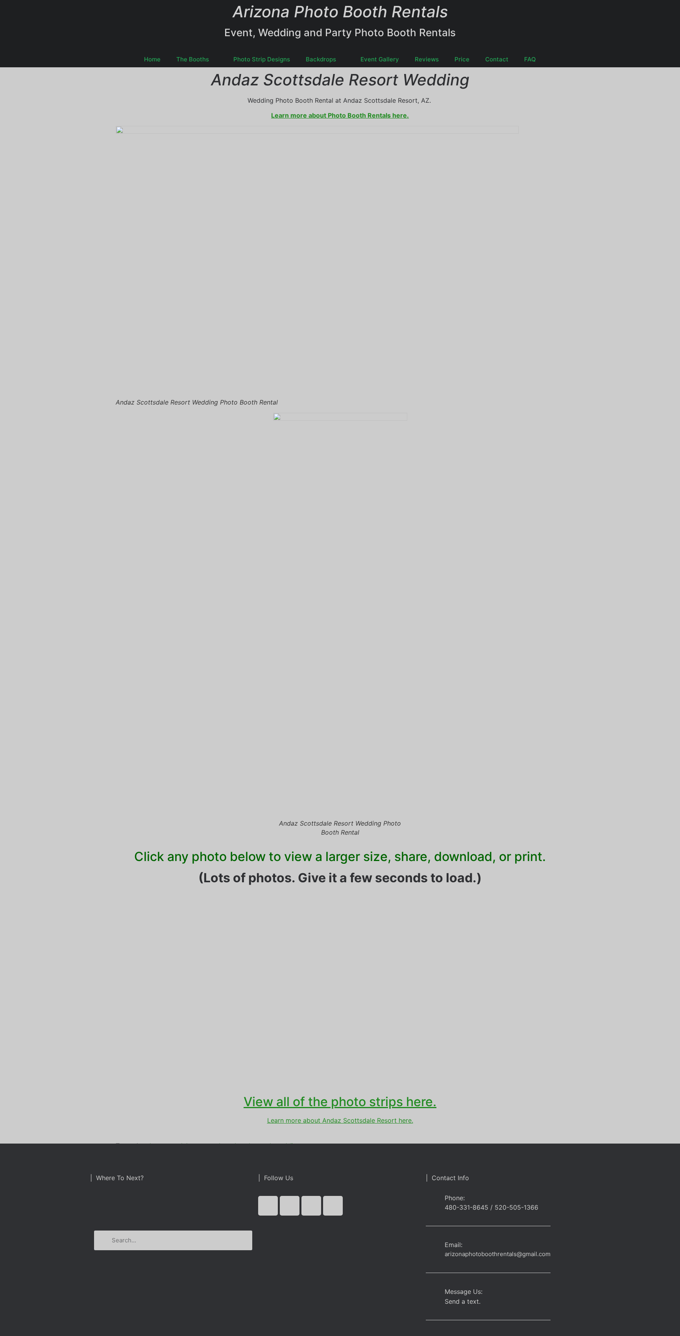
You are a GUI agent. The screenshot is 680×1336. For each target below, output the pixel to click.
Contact (496, 59)
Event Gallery (379, 59)
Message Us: (463, 1291)
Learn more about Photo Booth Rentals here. (340, 115)
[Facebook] (268, 1206)
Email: (453, 1245)
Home (152, 59)
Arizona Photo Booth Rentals (340, 11)
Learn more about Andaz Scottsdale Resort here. (340, 1120)
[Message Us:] (432, 1293)
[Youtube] (311, 1206)
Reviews (427, 59)
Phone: (455, 1198)
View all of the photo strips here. (340, 1101)
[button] (173, 1205)
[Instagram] (333, 1206)
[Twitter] (289, 1206)
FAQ (530, 59)
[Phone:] (432, 1202)
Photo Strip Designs (261, 59)
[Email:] (432, 1246)
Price (462, 59)
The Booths (192, 59)
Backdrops (321, 59)
